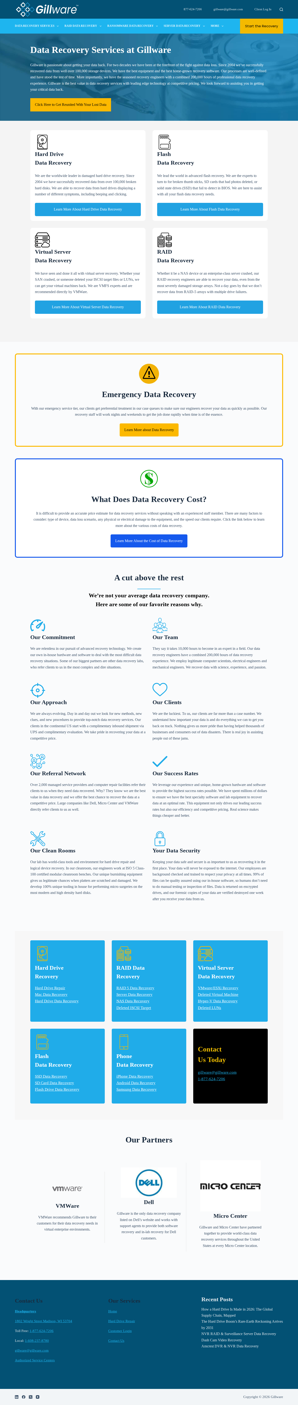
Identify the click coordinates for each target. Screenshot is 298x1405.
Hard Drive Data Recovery (57, 1001)
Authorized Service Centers (35, 1360)
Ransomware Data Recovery (130, 26)
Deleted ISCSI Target (133, 1008)
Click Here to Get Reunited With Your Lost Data (70, 105)
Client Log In (262, 9)
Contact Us (116, 1341)
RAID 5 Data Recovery (135, 988)
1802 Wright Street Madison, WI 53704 (43, 1321)
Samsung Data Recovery (136, 1089)
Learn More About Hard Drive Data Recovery (88, 209)
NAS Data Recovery (132, 1001)
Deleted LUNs (209, 1008)
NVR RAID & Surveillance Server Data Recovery (238, 1334)
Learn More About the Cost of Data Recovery (149, 541)
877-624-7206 (193, 9)
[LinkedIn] (16, 1397)
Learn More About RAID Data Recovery (210, 307)
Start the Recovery (261, 26)
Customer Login (120, 1331)
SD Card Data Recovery (54, 1083)
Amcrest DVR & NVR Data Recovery (230, 1346)
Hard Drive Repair (50, 988)
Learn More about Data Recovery (149, 430)
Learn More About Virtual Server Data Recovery (88, 307)
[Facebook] (23, 1397)
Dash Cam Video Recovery (221, 1340)
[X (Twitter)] (30, 1397)
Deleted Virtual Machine (218, 994)
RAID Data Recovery (80, 26)
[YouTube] (37, 1397)
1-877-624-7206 (211, 1079)
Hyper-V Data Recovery (218, 1001)
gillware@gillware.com (228, 9)
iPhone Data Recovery (134, 1076)
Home (112, 1311)
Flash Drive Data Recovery (57, 1089)
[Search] (281, 9)
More (215, 26)
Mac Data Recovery (51, 994)
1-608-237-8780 (37, 1341)
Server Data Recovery (182, 26)
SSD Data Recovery (51, 1076)
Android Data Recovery (136, 1083)
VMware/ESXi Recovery (218, 988)
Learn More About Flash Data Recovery (210, 209)
